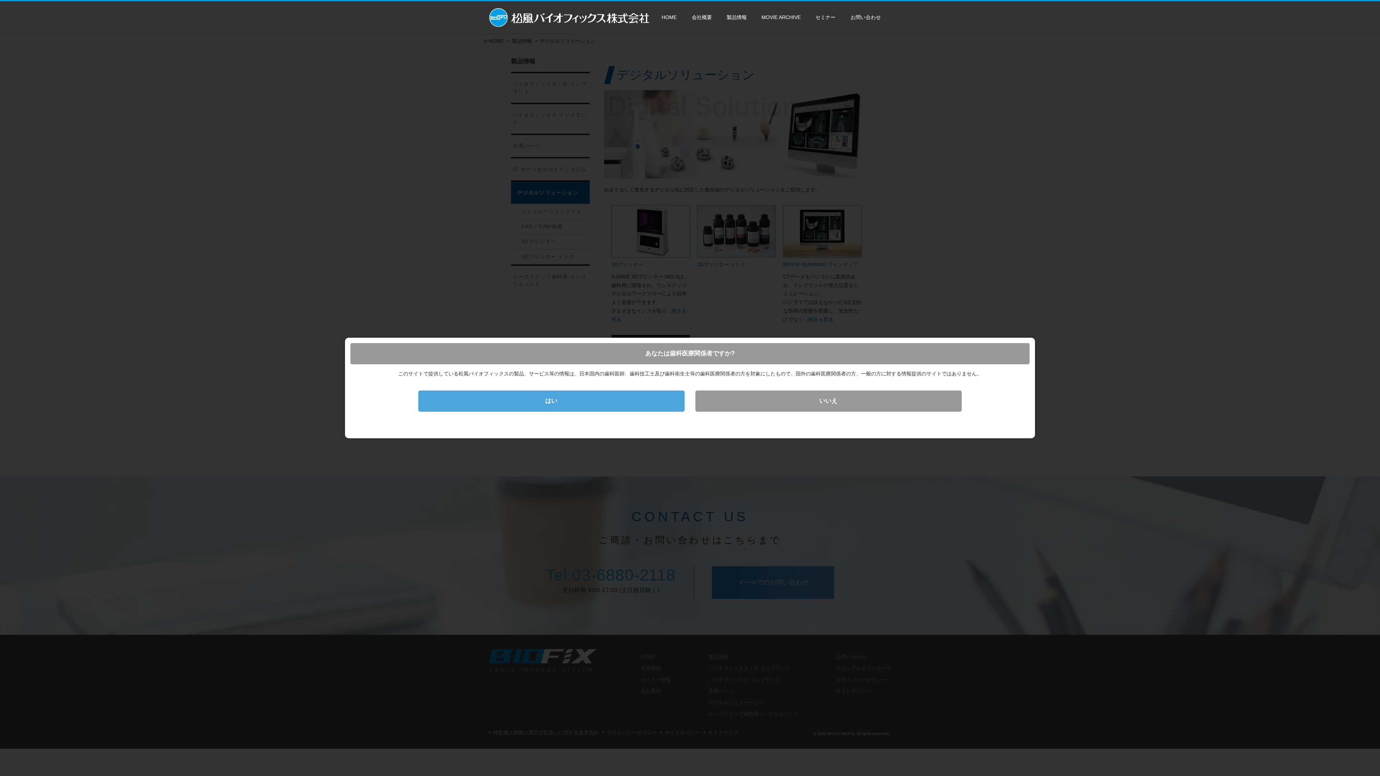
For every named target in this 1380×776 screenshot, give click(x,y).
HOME (669, 17)
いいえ (828, 400)
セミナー (825, 17)
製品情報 (737, 17)
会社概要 (702, 17)
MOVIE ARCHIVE (781, 17)
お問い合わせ (866, 17)
